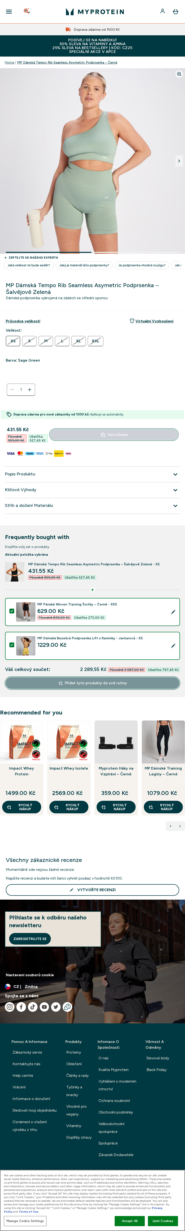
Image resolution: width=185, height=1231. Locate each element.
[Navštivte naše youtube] (44, 1007)
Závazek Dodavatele (116, 1155)
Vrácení (19, 1087)
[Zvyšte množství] (29, 389)
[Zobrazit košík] (175, 11)
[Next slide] (184, 778)
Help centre (23, 1075)
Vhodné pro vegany (76, 1110)
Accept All (130, 1221)
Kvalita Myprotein (114, 1070)
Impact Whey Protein (21, 771)
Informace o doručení (31, 1099)
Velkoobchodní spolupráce (111, 1128)
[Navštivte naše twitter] (56, 1007)
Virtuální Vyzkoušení (154, 321)
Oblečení (74, 1064)
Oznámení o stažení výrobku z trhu (30, 1126)
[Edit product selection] (173, 612)
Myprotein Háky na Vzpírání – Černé (116, 771)
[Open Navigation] (9, 11)
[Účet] (163, 11)
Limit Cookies (163, 1221)
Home (9, 62)
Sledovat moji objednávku (35, 1110)
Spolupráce (108, 1143)
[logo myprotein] (95, 11)
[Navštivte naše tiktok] (33, 1007)
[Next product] (180, 826)
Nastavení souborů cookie (30, 975)
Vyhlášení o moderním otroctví (117, 1085)
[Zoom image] (179, 74)
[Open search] (27, 11)
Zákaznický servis (27, 1052)
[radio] (13, 341)
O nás (104, 1058)
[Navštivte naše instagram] (9, 1007)
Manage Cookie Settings (25, 1221)
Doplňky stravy (79, 1137)
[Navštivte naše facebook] (21, 1007)
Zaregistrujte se (29, 939)
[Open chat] (67, 1007)
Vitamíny (73, 1126)
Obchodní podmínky (116, 1112)
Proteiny (73, 1052)
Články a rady (77, 1075)
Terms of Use (28, 1211)
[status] (21, 389)
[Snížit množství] (12, 389)
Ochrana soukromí (114, 1101)
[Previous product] (170, 826)
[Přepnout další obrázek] (179, 161)
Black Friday (156, 1070)
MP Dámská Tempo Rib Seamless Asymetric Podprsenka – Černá (67, 62)
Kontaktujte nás (26, 1064)
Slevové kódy (157, 1058)
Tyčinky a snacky (74, 1091)
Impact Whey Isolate (69, 768)
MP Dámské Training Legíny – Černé (163, 771)
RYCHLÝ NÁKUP (25, 807)
